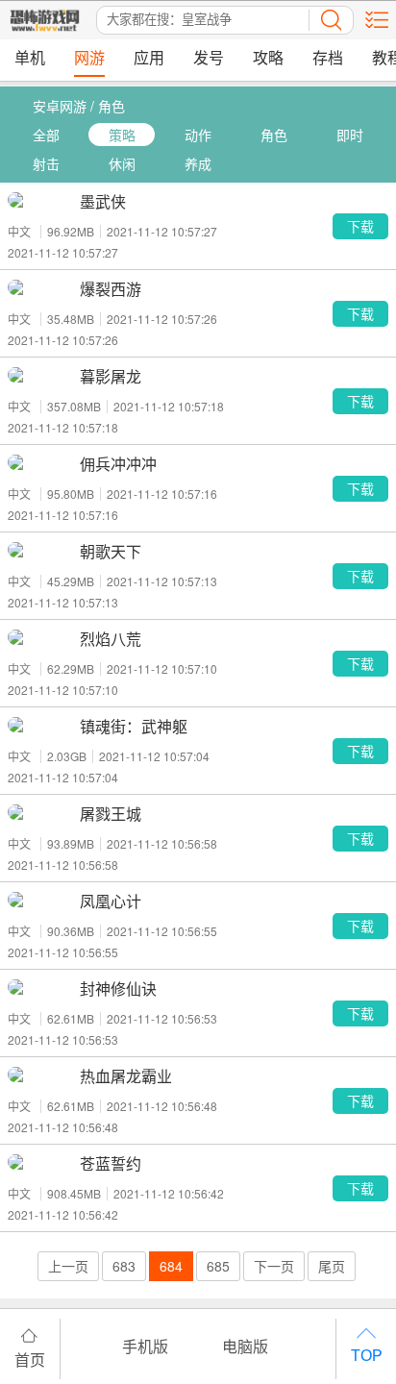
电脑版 (245, 1346)
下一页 (274, 1265)
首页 (29, 1359)
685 (218, 1265)
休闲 (122, 163)
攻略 (268, 58)
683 (124, 1265)
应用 (149, 58)
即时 (349, 134)
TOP (367, 1355)
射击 (46, 163)
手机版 (145, 1346)
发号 (208, 58)
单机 (29, 58)
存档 (327, 58)
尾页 (331, 1265)
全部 (46, 134)
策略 (122, 134)
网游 (89, 58)
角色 (273, 134)
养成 (198, 163)
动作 (198, 134)
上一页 (68, 1265)
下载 (360, 225)
